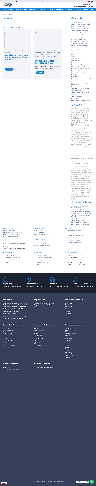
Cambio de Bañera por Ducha (79, 37)
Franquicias (9, 260)
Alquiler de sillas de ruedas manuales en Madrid (15, 303)
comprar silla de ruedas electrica (80, 157)
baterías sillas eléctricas (79, 138)
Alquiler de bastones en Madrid (11, 315)
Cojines (5, 342)
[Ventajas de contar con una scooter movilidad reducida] (16, 32)
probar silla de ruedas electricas (80, 177)
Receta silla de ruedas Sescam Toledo (81, 78)
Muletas (36, 333)
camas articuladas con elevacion (78, 148)
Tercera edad (68, 303)
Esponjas (36, 328)
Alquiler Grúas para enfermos (79, 28)
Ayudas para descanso (40, 345)
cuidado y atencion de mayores (79, 45)
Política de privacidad (42, 262)
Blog (7, 262)
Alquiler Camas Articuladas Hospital (80, 24)
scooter (88, 190)
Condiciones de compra (43, 255)
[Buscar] (65, 5)
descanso (73, 52)
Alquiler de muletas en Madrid (11, 311)
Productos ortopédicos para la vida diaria (49, 54)
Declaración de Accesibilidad (44, 257)
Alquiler (67, 308)
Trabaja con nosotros (11, 255)
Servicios (44, 9)
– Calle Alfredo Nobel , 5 (12, 234)
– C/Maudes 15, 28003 (11, 230)
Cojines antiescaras (8, 343)
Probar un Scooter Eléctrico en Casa (44, 62)
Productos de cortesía (74, 240)
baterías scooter (86, 136)
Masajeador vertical (39, 332)
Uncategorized (75, 98)
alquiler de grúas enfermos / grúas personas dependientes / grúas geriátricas (81, 112)
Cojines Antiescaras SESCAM (78, 39)
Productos (68, 313)
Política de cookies (42, 265)
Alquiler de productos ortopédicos (27, 9)
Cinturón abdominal (8, 340)
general (73, 54)
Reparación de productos (58, 9)
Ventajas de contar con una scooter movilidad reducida (16, 57)
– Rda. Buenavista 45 (10, 236)
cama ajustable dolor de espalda (83, 142)
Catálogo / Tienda (7, 9)
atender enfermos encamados (84, 132)
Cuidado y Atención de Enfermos (80, 43)
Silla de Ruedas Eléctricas (78, 90)
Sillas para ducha (38, 338)
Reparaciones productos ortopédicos (44, 303)
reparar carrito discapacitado (79, 190)
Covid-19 (67, 310)
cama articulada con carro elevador (80, 146)
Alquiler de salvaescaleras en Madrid (12, 310)
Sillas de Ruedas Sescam (77, 96)
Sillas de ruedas (69, 305)
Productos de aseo (76, 62)
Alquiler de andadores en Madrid (11, 313)
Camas (5, 338)
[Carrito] (92, 9)
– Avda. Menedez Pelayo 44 (12, 232)
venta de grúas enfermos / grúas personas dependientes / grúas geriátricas (81, 196)
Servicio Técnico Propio (74, 245)
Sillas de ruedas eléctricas (41, 337)
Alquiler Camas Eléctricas (78, 26)
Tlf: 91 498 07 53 (38, 230)
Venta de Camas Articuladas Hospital (81, 100)
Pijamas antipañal (38, 335)
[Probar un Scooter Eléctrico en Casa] (47, 32)
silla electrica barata (74, 194)
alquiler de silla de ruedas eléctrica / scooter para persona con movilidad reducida (81, 120)
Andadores (6, 332)
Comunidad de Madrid (71, 328)
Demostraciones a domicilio (75, 235)
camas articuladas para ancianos (81, 151)
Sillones (36, 340)
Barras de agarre (7, 333)
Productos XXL (75, 76)
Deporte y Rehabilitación (77, 50)
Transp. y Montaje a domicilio (75, 238)
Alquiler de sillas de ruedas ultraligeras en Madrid (16, 306)
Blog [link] (35, 306)
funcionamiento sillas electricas (80, 165)
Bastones (5, 335)
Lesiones (67, 311)
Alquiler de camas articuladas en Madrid (13, 318)
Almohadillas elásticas (8, 330)
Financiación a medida (74, 233)
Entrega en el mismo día (74, 242)
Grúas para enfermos (39, 330)
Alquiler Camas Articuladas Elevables (81, 22)
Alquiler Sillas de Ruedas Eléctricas (80, 33)
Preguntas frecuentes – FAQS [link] (42, 305)
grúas (72, 56)
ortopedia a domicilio (78, 170)
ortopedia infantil (75, 58)
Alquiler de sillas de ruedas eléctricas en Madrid (15, 305)
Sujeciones (37, 342)
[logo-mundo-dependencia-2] (7, 5)
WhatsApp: (41, 232)
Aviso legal (40, 260)
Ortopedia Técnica (53, 50)
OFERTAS (69, 9)
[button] (92, 482)
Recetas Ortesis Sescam (77, 81)
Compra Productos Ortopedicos (79, 41)
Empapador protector (9, 345)
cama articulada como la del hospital (81, 144)
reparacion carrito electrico (81, 184)
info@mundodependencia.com (42, 234)
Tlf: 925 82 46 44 (38, 242)
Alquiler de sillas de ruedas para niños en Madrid (15, 308)
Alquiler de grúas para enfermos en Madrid (14, 316)
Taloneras (36, 343)
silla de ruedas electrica (81, 192)
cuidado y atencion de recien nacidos (81, 47)
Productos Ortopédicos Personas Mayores (44, 56)
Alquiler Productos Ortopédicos (11, 50)
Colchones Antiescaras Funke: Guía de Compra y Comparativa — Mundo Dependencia (81, 215)
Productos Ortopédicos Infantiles (80, 68)
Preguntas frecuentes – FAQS (14, 257)
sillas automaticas (82, 194)
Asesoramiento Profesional (75, 230)
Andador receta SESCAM (77, 35)
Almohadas (6, 328)
